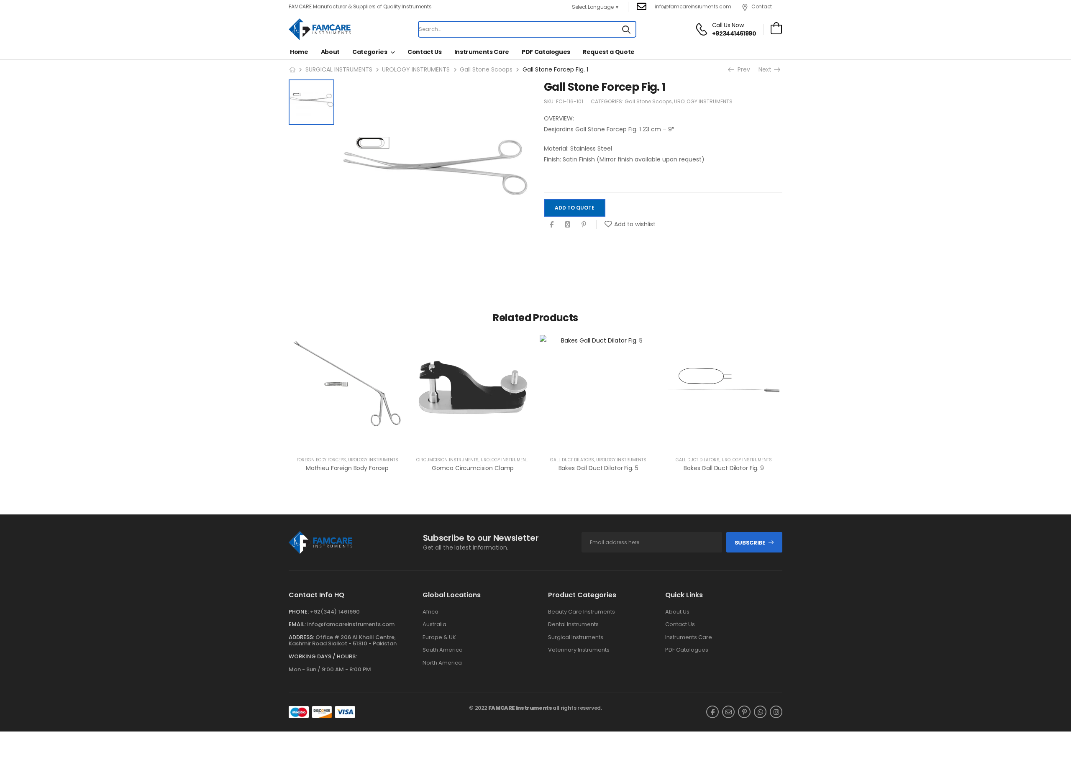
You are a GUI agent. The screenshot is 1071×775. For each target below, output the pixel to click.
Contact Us (424, 52)
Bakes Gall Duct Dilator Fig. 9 (724, 468)
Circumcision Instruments (447, 460)
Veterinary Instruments (579, 650)
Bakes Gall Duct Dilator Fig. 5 (598, 468)
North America (442, 663)
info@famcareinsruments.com (693, 6)
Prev (742, 69)
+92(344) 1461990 (335, 612)
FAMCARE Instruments (520, 707)
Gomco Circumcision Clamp (473, 468)
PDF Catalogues (546, 52)
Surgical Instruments (575, 637)
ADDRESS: (301, 637)
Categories (369, 52)
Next (767, 69)
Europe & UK (439, 637)
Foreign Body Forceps (321, 460)
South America (443, 650)
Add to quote (574, 207)
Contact (761, 6)
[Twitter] (567, 225)
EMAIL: (297, 624)
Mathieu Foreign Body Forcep (347, 468)
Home (299, 52)
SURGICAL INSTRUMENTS (338, 69)
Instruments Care (481, 52)
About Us (677, 612)
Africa (430, 612)
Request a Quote (609, 52)
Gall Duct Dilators (572, 460)
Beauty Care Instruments (581, 612)
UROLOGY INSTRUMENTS (416, 69)
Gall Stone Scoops (486, 69)
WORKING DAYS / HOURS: (323, 656)
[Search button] (626, 29)
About (330, 52)
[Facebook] (551, 225)
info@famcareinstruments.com (351, 624)
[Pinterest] (584, 225)
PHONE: (299, 612)
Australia (434, 624)
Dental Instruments (573, 624)
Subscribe (750, 543)
